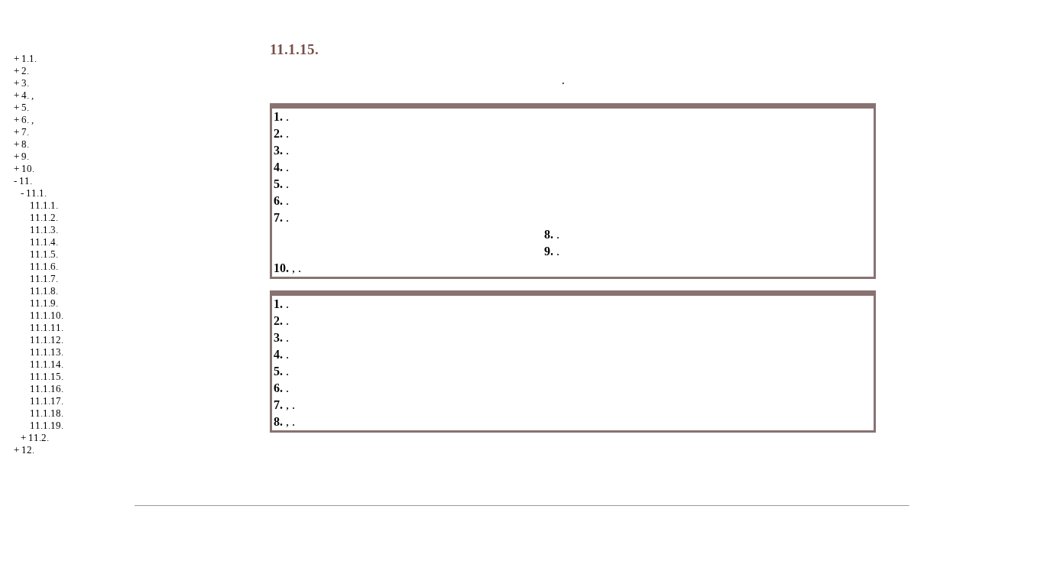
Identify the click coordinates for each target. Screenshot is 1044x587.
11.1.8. (44, 291)
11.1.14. (46, 364)
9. (25, 156)
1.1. (29, 58)
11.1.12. (46, 339)
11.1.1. (44, 205)
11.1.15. (46, 376)
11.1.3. (44, 229)
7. (25, 132)
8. (25, 144)
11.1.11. (46, 327)
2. (25, 70)
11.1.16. (46, 388)
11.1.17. (46, 401)
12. (27, 450)
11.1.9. (44, 303)
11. (25, 180)
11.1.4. (44, 242)
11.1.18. (46, 413)
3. (25, 83)
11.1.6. (44, 266)
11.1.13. (46, 352)
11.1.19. (46, 425)
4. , (27, 95)
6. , (27, 119)
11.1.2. (44, 217)
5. (25, 107)
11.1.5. (44, 254)
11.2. (38, 437)
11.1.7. (44, 278)
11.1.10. (46, 315)
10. (27, 168)
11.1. (36, 193)
